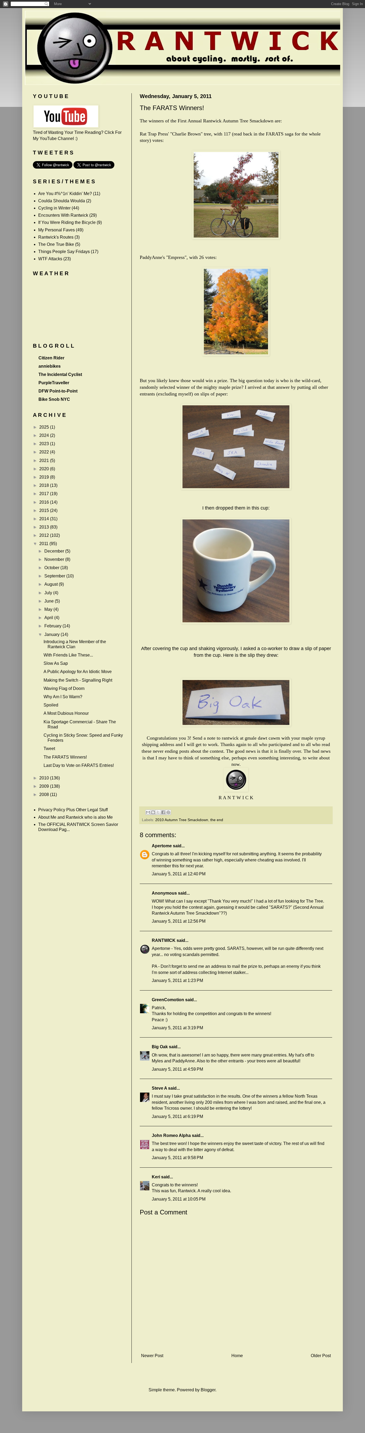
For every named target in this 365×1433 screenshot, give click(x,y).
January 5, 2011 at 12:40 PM (178, 874)
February (53, 626)
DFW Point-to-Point (57, 391)
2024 (44, 435)
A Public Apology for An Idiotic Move (78, 671)
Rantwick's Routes (55, 237)
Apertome (162, 846)
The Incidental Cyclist (60, 374)
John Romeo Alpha (171, 1135)
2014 (44, 518)
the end (216, 820)
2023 (44, 443)
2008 (44, 794)
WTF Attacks (50, 259)
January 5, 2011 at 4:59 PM (177, 1069)
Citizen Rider (51, 358)
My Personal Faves (56, 230)
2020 (44, 469)
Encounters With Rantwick (63, 215)
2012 (44, 535)
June (49, 601)
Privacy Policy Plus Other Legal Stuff (73, 809)
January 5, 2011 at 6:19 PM (177, 1116)
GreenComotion (168, 999)
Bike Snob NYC (54, 399)
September (55, 576)
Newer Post (152, 1355)
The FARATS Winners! (65, 757)
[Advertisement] (235, 1342)
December (54, 551)
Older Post (321, 1355)
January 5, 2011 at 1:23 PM (177, 980)
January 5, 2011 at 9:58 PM (177, 1157)
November (54, 559)
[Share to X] (158, 812)
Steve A (159, 1088)
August (51, 584)
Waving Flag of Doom (64, 688)
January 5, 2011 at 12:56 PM (178, 921)
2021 (44, 460)
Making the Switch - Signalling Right (78, 680)
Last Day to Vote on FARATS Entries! (79, 765)
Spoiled (51, 705)
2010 (44, 778)
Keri (156, 1177)
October (52, 567)
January (52, 634)
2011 (44, 543)
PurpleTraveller (53, 382)
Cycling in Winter (54, 208)
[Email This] (148, 812)
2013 (44, 527)
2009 (44, 786)
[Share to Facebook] (163, 812)
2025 (44, 427)
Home (237, 1355)
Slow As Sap (56, 663)
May (48, 609)
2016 (44, 502)
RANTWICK (164, 940)
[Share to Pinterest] (168, 812)
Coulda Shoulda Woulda (61, 201)
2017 (44, 493)
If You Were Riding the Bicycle (67, 222)
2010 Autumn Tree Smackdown (181, 820)
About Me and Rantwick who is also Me (75, 817)
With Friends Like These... (68, 655)
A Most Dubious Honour (66, 713)
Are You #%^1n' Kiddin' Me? (65, 193)
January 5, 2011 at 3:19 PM (177, 1028)
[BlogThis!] (153, 812)
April (49, 617)
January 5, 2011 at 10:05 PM (178, 1199)
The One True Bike (56, 244)
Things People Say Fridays (64, 251)
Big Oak (160, 1046)
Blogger (208, 1390)
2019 (44, 477)
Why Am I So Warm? (63, 696)
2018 (44, 485)
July (48, 593)
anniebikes (49, 366)
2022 (44, 452)
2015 (44, 510)
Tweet (49, 748)
